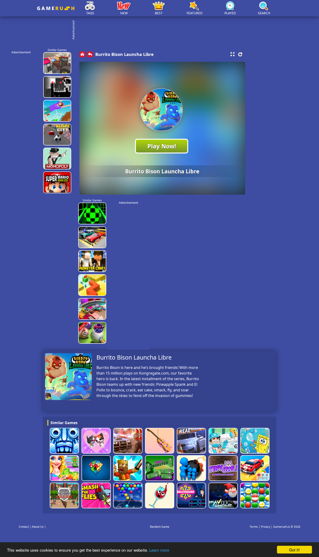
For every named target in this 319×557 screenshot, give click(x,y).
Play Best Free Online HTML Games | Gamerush (56, 8)
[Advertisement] (162, 30)
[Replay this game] (240, 54)
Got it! (294, 550)
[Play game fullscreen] (232, 54)
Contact (24, 527)
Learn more (159, 550)
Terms (254, 527)
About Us (38, 527)
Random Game (159, 527)
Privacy (265, 527)
